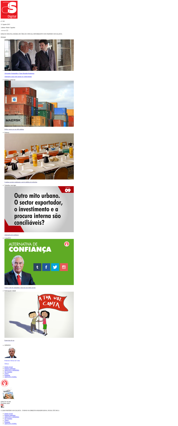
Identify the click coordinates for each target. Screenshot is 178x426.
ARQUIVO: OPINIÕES (11, 370)
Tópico (6, 373)
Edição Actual (8, 367)
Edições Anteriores (9, 368)
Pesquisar (7, 375)
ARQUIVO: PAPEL (10, 377)
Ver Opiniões (8, 372)
